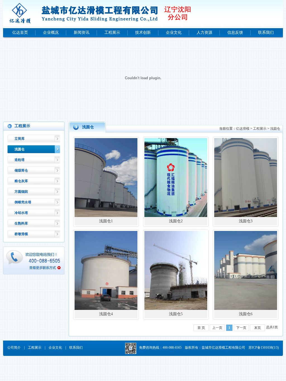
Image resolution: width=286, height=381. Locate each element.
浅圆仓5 (176, 314)
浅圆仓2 (176, 221)
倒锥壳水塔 (23, 202)
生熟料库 (21, 223)
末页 (257, 328)
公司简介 (14, 347)
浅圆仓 (20, 149)
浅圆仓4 (106, 314)
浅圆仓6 (245, 314)
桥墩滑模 (21, 234)
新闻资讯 (81, 32)
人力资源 (204, 32)
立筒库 (20, 139)
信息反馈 (235, 32)
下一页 (241, 328)
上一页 (217, 328)
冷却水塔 (21, 213)
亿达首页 (20, 32)
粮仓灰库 (21, 181)
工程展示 (112, 32)
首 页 (201, 328)
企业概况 (51, 32)
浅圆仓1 (106, 221)
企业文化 (174, 32)
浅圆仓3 (245, 221)
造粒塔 (20, 160)
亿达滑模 (242, 129)
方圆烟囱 (21, 192)
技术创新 (143, 32)
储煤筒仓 (21, 170)
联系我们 (266, 32)
